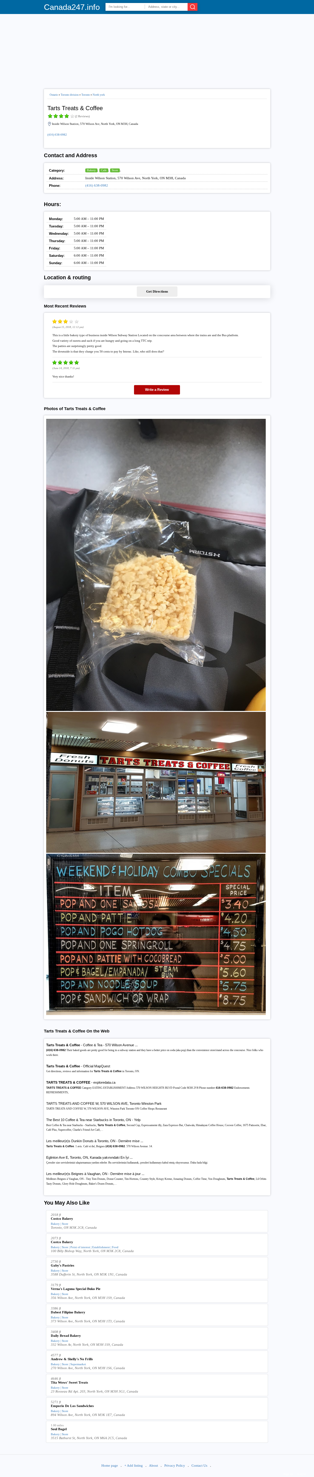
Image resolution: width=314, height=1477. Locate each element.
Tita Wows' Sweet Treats (69, 1382)
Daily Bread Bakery (66, 1335)
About (153, 1465)
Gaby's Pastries (62, 1265)
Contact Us (199, 1465)
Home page (109, 1465)
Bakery (91, 170)
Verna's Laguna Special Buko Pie (75, 1289)
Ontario (54, 94)
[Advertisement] (157, 49)
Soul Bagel (59, 1429)
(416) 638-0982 (57, 134)
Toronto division (70, 94)
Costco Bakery (62, 1218)
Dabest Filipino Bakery (68, 1312)
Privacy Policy (174, 1465)
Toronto (85, 94)
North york (99, 94)
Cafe (104, 170)
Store (115, 170)
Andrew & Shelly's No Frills (72, 1359)
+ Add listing (133, 1465)
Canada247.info (72, 7)
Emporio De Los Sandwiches (72, 1406)
